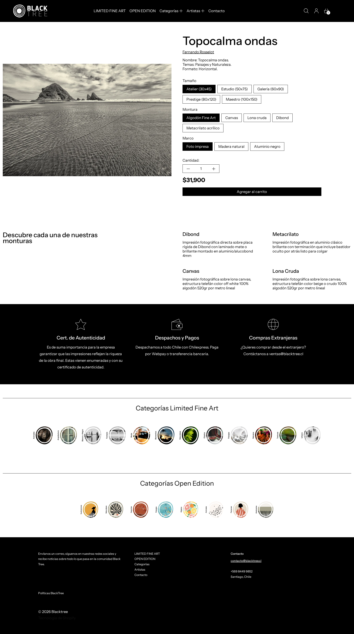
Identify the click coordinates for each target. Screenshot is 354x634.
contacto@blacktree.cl (246, 560)
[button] (306, 11)
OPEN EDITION (142, 11)
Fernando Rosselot (198, 52)
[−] (188, 169)
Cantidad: (191, 160)
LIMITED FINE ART (110, 11)
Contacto (216, 11)
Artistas (139, 569)
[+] (213, 169)
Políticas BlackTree (51, 593)
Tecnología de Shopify (57, 618)
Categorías (142, 564)
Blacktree (59, 611)
